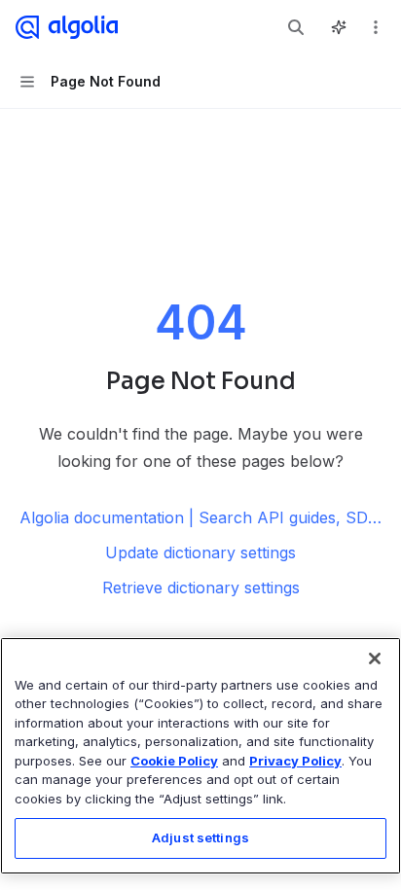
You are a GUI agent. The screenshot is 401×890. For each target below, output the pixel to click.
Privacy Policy (295, 760)
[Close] (374, 658)
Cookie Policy (174, 760)
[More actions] (375, 27)
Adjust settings (200, 837)
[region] (200, 755)
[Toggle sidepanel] (338, 27)
